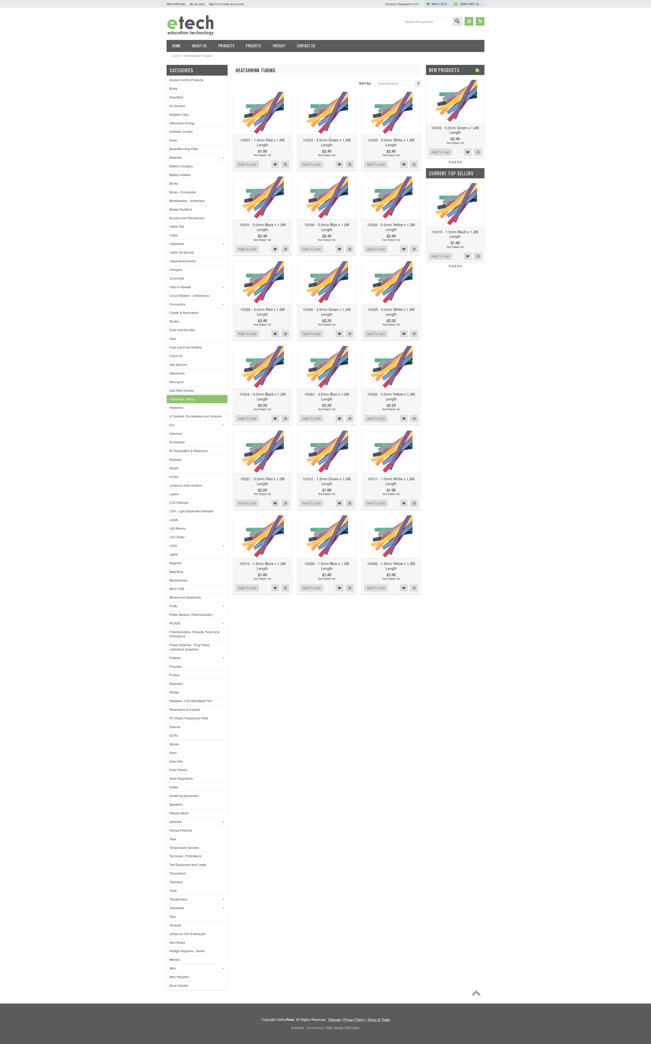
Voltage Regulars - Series (187, 951)
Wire (172, 968)
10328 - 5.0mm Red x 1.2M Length (262, 311)
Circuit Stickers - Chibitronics (189, 295)
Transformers (178, 899)
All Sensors (177, 106)
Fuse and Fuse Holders (185, 347)
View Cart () (469, 4)
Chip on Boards (180, 287)
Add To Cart (247, 164)
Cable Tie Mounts (181, 252)
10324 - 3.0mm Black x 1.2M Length (262, 396)
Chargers (175, 269)
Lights (173, 554)
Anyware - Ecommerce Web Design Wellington (325, 1027)
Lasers (174, 494)
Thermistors (177, 873)
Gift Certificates (176, 4)
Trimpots (175, 925)
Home (176, 56)
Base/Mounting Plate (183, 149)
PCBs (173, 606)
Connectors (177, 304)
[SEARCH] (457, 21)
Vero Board (177, 942)
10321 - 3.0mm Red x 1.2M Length (262, 481)
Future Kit (176, 356)
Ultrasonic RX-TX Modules (187, 934)
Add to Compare (285, 164)
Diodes (174, 321)
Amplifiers (176, 97)
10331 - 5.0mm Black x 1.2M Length (262, 227)
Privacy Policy (354, 1019)
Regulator (176, 683)
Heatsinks (176, 407)
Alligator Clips (179, 114)
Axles (173, 140)
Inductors (175, 433)
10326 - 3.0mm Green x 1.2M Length (327, 311)
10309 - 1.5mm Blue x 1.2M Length (326, 566)
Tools (173, 890)
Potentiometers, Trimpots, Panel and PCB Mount (194, 634)
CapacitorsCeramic (182, 261)
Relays (174, 692)
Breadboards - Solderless (187, 200)
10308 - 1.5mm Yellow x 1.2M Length (391, 566)
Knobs (173, 476)
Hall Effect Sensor (181, 390)
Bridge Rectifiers (180, 209)
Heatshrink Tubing (182, 399)
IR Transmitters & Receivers (188, 450)
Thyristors (176, 882)
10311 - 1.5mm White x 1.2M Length (391, 481)
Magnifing (176, 571)
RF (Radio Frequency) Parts (188, 718)
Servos (174, 744)
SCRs (173, 735)
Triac (172, 916)
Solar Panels (178, 769)
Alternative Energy (182, 123)
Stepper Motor (179, 813)
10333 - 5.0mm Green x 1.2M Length (327, 142)
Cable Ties (176, 226)
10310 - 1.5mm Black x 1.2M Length (262, 566)
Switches (175, 821)
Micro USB (176, 588)
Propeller (175, 666)
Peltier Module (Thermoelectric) (191, 614)
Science (175, 726)
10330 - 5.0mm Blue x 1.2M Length (326, 227)
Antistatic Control (181, 131)
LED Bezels (177, 528)
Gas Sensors (178, 364)
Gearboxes (177, 373)
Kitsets (174, 468)
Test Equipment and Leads (187, 864)
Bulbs (173, 88)
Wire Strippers (179, 977)
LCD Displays (178, 502)
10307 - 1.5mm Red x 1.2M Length (262, 142)
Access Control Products (186, 80)
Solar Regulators (181, 778)
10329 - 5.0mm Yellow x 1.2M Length (391, 227)
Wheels (174, 959)
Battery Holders (180, 174)
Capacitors (176, 243)
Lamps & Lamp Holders (185, 485)
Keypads (175, 459)
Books (173, 183)
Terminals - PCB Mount (185, 856)
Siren (173, 752)
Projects (175, 658)
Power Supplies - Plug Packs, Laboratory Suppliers (189, 647)
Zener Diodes (178, 985)
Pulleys (174, 675)
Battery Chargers (181, 166)
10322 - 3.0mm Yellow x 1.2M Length (391, 396)
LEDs (173, 545)
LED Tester (177, 537)
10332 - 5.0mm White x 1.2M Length (391, 142)
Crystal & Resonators (184, 312)
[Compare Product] (469, 21)
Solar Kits (176, 761)
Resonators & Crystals (184, 709)
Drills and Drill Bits (182, 330)
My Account (197, 4)
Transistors (176, 908)
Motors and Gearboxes (185, 597)
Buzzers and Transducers (186, 218)
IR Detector (177, 442)
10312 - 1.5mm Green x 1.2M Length (327, 481)
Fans (172, 338)
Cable (173, 235)
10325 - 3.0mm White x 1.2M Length (391, 311)
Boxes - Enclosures (182, 192)
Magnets (175, 563)
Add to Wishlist (275, 164)
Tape (172, 839)
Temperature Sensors (184, 847)
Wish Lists (439, 4)
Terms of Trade (378, 1019)
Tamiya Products (180, 830)
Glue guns (176, 382)
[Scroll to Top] (477, 994)
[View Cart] (480, 21)
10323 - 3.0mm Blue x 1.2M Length (326, 396)
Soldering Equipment (184, 795)
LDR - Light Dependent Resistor (191, 511)
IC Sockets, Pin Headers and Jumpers (195, 416)
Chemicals (176, 278)
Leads (173, 519)
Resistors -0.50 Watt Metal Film (190, 701)
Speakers (176, 804)
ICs (171, 425)
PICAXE (175, 623)
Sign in (213, 4)
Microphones (178, 580)
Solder (174, 787)
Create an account (232, 4)
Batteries (175, 157)
